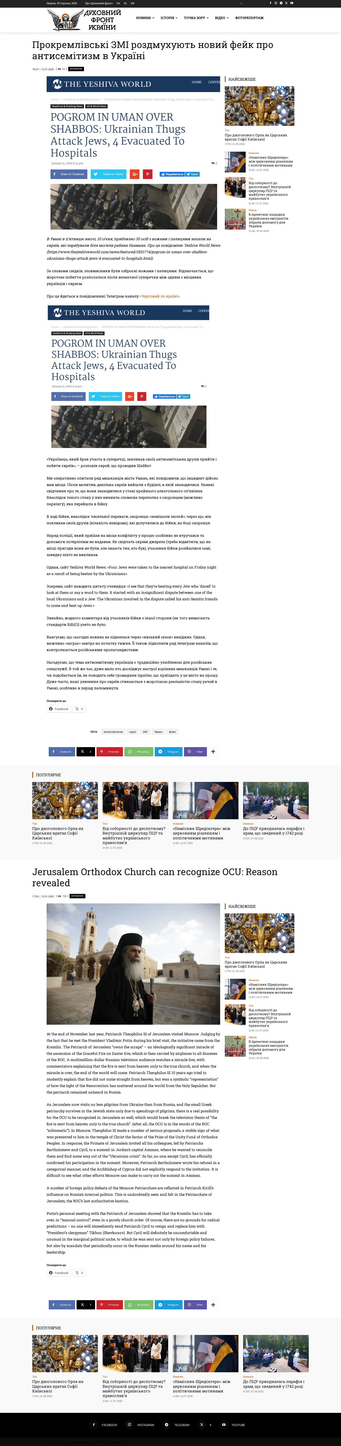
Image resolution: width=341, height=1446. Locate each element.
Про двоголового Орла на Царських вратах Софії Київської (256, 137)
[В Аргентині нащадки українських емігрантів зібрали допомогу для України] (235, 219)
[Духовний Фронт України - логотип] (84, 20)
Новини (76, 68)
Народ (253, 210)
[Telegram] (281, 3)
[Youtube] (291, 3)
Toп (227, 130)
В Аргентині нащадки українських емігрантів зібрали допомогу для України (268, 220)
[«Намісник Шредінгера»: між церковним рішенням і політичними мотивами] (235, 162)
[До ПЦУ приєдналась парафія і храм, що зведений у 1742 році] (276, 800)
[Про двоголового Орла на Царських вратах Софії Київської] (259, 106)
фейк (172, 731)
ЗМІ (145, 731)
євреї (132, 731)
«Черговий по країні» (159, 296)
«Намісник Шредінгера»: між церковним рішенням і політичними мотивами (271, 161)
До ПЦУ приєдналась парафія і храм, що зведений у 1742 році (274, 831)
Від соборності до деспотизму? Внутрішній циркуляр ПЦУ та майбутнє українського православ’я (270, 191)
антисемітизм (113, 731)
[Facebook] (270, 3)
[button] (241, 3)
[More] (213, 751)
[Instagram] (276, 3)
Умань (158, 731)
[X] (286, 3)
